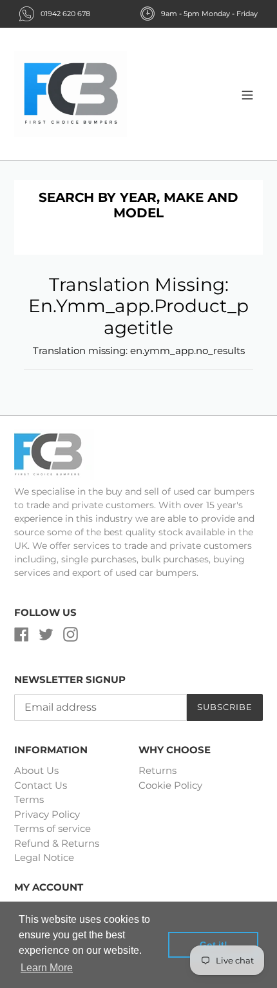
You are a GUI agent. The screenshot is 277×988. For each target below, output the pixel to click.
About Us (36, 770)
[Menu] (247, 94)
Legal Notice (44, 857)
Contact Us (40, 785)
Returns (157, 770)
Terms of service (52, 828)
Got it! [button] (213, 945)
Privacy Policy (47, 814)
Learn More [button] (47, 967)
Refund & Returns (56, 843)
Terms (29, 799)
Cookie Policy (170, 785)
